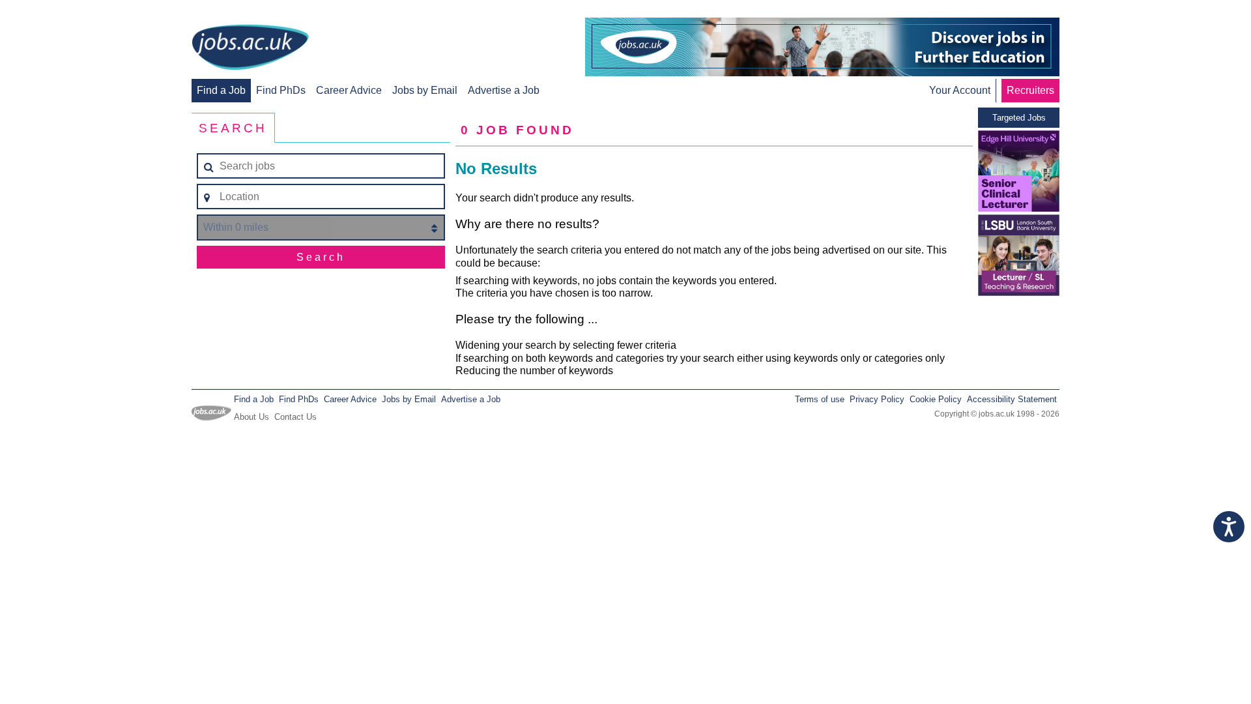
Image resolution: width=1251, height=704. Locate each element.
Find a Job (221, 90)
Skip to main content (52, 11)
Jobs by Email (424, 90)
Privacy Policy (877, 399)
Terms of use (819, 399)
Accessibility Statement (1012, 399)
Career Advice (349, 90)
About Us (251, 417)
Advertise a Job (503, 90)
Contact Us (295, 417)
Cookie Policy (936, 399)
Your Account (959, 90)
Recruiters (1030, 90)
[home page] (250, 48)
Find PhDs (281, 90)
